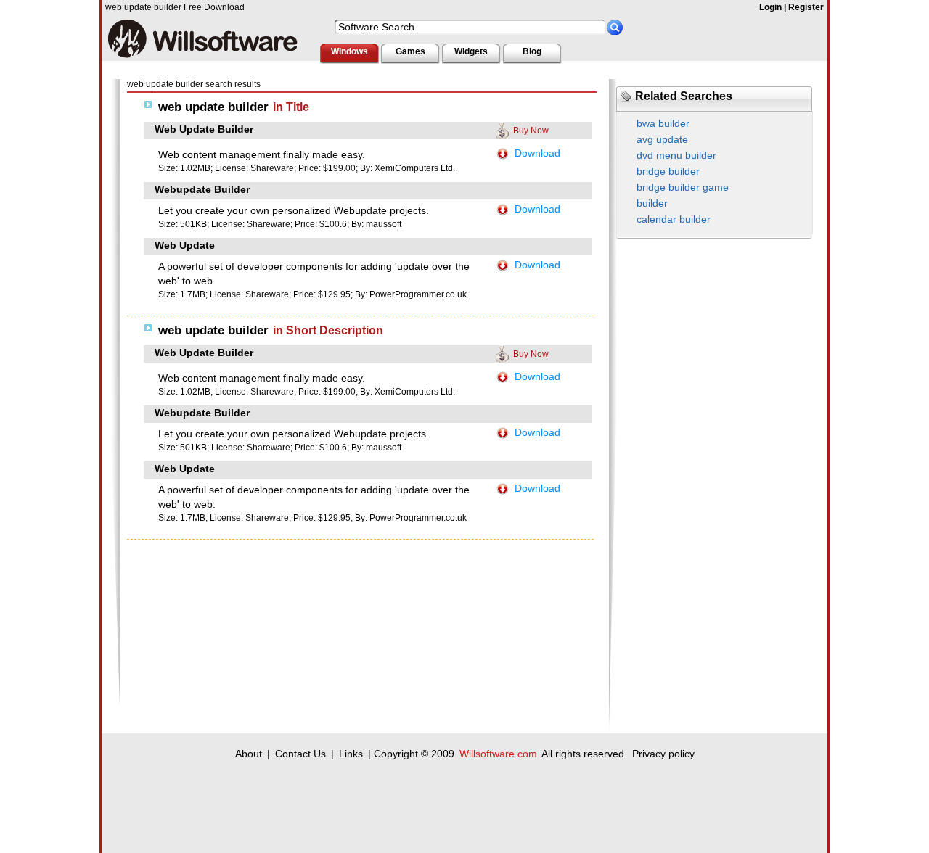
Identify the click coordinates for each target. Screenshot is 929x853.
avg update (662, 139)
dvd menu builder (676, 155)
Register (806, 7)
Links (351, 753)
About (248, 753)
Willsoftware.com (498, 753)
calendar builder (674, 219)
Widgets (471, 51)
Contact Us (300, 753)
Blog (532, 51)
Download (537, 153)
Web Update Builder (204, 129)
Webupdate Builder (202, 189)
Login (770, 7)
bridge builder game (683, 187)
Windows (349, 51)
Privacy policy (663, 753)
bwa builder (663, 123)
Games (410, 51)
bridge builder (668, 171)
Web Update (185, 245)
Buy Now (531, 130)
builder (652, 203)
